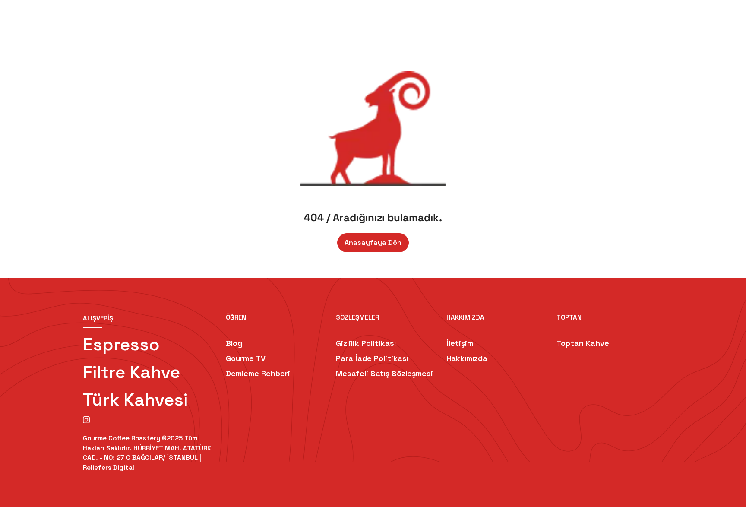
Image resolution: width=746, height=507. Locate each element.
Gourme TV (246, 358)
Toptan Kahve (582, 343)
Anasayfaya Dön (373, 242)
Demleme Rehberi (258, 373)
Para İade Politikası (372, 358)
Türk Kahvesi (135, 400)
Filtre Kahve (131, 372)
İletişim (459, 343)
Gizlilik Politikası (366, 343)
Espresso (121, 344)
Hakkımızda (466, 358)
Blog (234, 343)
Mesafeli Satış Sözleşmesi (384, 373)
